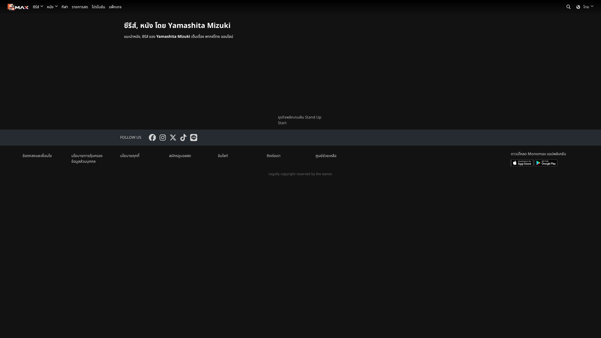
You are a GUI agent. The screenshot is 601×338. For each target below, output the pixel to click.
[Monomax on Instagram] (163, 137)
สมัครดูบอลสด (180, 156)
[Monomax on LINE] (193, 137)
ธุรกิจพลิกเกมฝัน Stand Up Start (299, 120)
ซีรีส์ (36, 7)
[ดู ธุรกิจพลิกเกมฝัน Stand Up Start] (300, 81)
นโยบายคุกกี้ (129, 156)
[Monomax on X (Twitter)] (173, 137)
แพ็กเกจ (115, 7)
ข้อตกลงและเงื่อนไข (37, 156)
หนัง (50, 7)
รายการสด (80, 7)
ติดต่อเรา (274, 156)
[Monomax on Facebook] (152, 137)
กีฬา (65, 7)
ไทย (586, 7)
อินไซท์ (223, 156)
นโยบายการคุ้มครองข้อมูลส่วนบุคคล (87, 158)
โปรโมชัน (98, 7)
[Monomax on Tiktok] (183, 137)
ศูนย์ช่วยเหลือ (326, 156)
